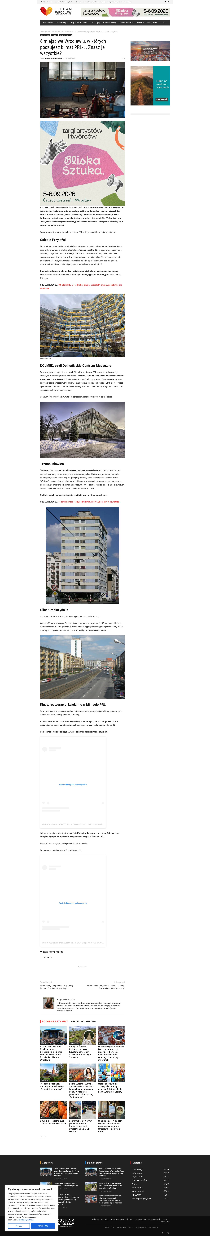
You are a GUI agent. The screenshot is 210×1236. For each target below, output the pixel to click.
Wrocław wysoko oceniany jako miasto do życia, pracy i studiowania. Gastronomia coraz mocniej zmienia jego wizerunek (111, 1053)
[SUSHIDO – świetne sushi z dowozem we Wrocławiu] (53, 1110)
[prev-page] (41, 1136)
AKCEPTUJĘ (43, 1226)
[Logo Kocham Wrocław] (59, 1222)
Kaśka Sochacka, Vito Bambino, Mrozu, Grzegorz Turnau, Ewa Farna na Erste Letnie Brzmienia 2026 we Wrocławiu (51, 1053)
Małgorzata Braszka (53, 58)
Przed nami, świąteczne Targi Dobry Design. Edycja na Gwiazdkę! (56, 986)
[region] (31, 1208)
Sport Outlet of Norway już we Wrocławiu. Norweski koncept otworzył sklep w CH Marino (80, 1126)
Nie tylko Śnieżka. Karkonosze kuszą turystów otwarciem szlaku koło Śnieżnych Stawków (80, 1052)
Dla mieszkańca (57, 32)
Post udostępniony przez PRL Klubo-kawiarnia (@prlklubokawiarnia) (75, 824)
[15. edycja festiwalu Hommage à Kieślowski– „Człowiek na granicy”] (53, 1073)
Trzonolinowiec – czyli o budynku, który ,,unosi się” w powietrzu (88, 502)
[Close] (55, 1187)
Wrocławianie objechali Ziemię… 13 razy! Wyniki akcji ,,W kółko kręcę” (106, 986)
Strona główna (45, 32)
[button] (164, 22)
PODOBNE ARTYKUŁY (55, 1021)
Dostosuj (19, 1226)
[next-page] (45, 1136)
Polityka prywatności (26, 1220)
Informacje (54, 35)
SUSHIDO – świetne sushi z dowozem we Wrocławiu (53, 1122)
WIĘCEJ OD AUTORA (83, 1021)
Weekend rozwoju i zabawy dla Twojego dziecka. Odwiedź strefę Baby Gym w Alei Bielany (110, 1087)
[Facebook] (165, 1)
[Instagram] (168, 1)
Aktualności (44, 1043)
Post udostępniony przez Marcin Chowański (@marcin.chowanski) (73, 943)
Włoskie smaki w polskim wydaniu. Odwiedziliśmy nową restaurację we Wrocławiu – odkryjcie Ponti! (110, 1126)
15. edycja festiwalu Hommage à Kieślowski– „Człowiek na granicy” (52, 1086)
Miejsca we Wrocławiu (66, 35)
